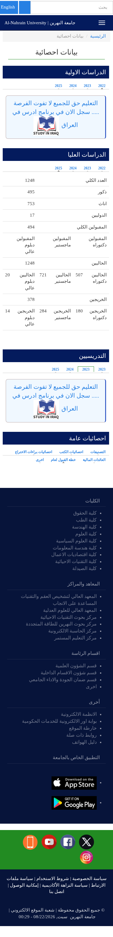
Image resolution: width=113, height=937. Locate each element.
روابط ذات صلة (81, 735)
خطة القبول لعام (62, 460)
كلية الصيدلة (84, 568)
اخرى (40, 460)
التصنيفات (97, 452)
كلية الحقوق (85, 512)
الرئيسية (98, 36)
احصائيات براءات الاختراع (33, 452)
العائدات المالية (94, 460)
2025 (58, 86)
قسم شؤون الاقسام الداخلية (68, 672)
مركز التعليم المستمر (75, 637)
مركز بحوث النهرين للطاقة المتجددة (61, 623)
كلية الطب (86, 519)
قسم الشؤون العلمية (76, 665)
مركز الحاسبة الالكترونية (72, 630)
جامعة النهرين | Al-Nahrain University (40, 22)
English (8, 7)
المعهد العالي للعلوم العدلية (70, 610)
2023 (87, 86)
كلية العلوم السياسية (76, 540)
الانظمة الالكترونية (79, 714)
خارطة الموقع (83, 728)
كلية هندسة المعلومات (75, 547)
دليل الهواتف (84, 742)
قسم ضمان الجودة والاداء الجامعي (63, 679)
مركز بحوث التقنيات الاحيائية (68, 617)
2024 (73, 86)
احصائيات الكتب (71, 452)
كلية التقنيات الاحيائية (76, 561)
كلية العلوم (86, 533)
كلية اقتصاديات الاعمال (74, 554)
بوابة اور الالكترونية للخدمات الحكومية (59, 721)
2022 (101, 86)
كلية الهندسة (84, 526)
